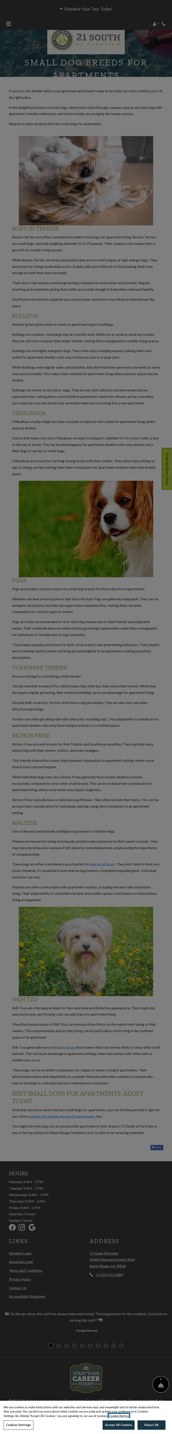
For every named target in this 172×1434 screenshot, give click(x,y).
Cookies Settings (18, 1425)
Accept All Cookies (118, 1425)
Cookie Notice (119, 1416)
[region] (86, 1417)
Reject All (151, 1425)
